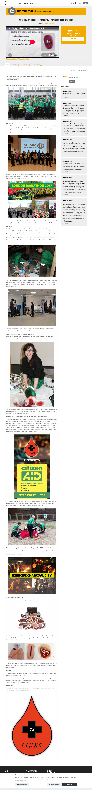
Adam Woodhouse (73, 77)
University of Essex (12, 59)
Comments (37, 65)
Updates (15, 65)
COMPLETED (73, 39)
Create (20, 3)
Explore (26, 3)
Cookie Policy (18, 788)
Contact (72, 81)
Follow (73, 70)
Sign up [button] (85, 3)
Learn (31, 3)
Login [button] (80, 3)
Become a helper (82, 70)
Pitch (7, 65)
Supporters (25, 65)
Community (22, 59)
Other (27, 59)
